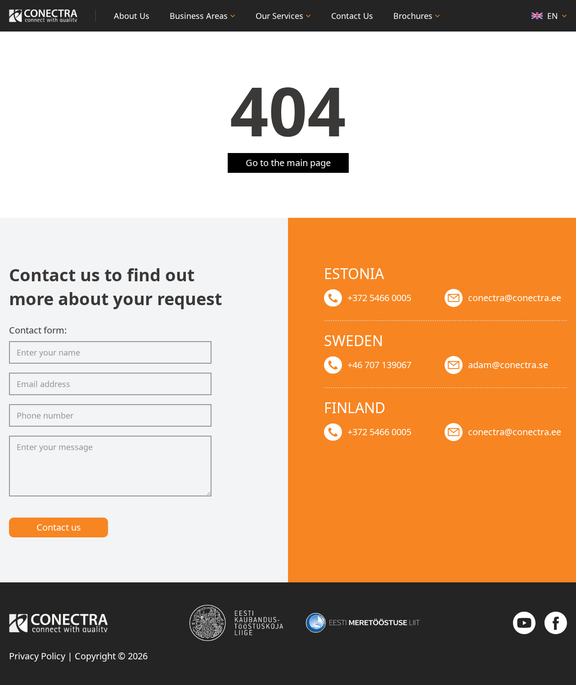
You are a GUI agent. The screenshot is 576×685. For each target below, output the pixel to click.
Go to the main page (288, 163)
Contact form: (38, 330)
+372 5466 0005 (379, 298)
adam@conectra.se (508, 365)
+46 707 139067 (379, 365)
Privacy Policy (37, 656)
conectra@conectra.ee (514, 298)
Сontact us (58, 527)
